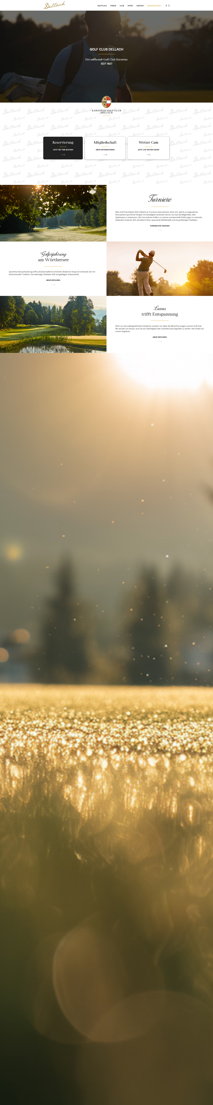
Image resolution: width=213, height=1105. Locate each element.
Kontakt (140, 6)
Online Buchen (154, 6)
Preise (113, 6)
